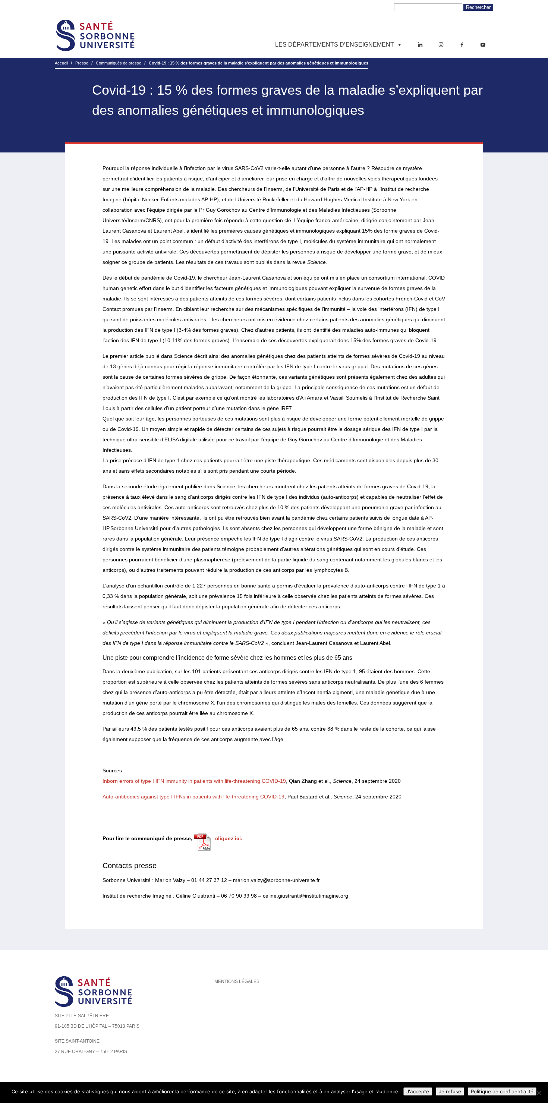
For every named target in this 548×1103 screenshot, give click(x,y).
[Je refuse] (538, 1092)
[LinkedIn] (420, 45)
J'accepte (417, 1091)
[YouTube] (482, 45)
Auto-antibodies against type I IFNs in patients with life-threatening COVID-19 (193, 797)
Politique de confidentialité (502, 1091)
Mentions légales (236, 981)
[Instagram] (441, 45)
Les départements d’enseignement (334, 44)
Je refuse (450, 1091)
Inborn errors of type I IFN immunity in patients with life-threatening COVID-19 (194, 781)
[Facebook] (461, 45)
